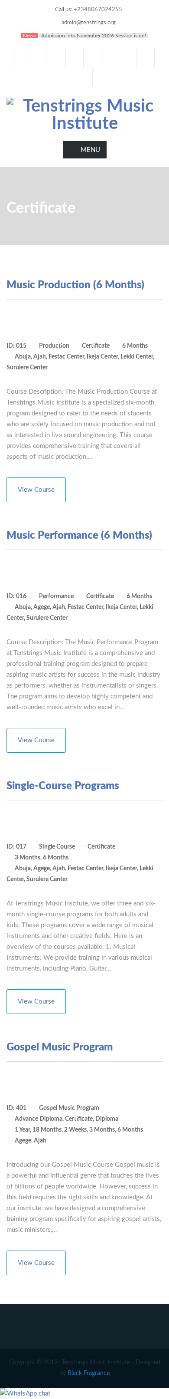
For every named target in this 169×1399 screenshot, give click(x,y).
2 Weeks (75, 1130)
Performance (56, 596)
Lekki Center (136, 357)
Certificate (96, 346)
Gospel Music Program (59, 1047)
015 (21, 346)
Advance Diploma (38, 1119)
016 (21, 596)
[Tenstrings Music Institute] (84, 114)
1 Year (22, 1130)
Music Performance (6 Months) (79, 535)
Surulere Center (27, 368)
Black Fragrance (89, 1373)
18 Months (47, 1130)
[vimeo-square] (110, 57)
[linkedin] (57, 57)
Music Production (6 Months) (75, 285)
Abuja (23, 357)
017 (21, 847)
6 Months (135, 346)
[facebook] (21, 57)
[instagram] (146, 57)
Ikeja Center (102, 357)
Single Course (57, 847)
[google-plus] (75, 57)
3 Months (27, 858)
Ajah (39, 357)
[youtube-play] (92, 57)
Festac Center (66, 357)
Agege (41, 607)
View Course (36, 490)
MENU (90, 150)
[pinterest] (128, 57)
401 (21, 1108)
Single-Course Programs (62, 786)
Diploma (106, 1119)
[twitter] (39, 57)
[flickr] (84, 77)
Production (54, 346)
